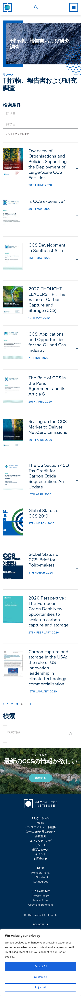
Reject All (40, 987)
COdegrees (40, 881)
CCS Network (41, 877)
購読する (40, 778)
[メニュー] (73, 7)
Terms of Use (40, 900)
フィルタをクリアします (16, 134)
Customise (40, 977)
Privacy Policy (40, 895)
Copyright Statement (40, 904)
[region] (40, 962)
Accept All (40, 966)
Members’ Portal (40, 872)
